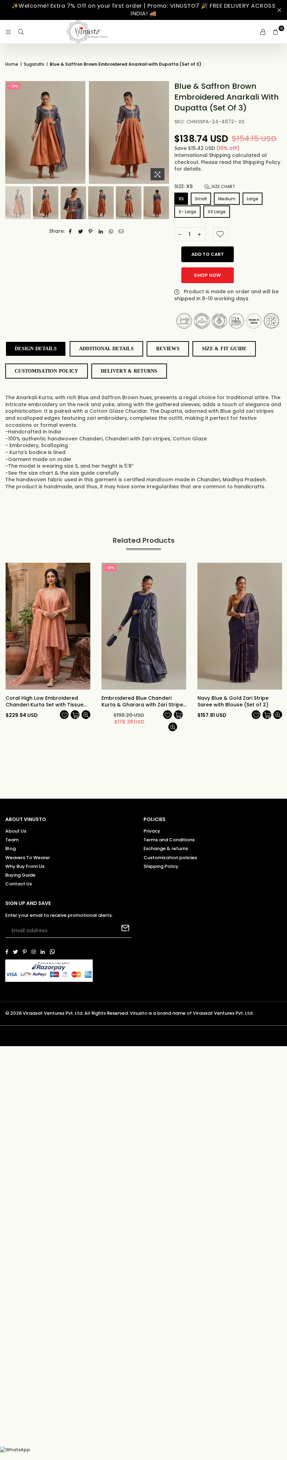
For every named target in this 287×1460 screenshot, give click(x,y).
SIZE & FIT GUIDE (224, 348)
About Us (15, 831)
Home (11, 64)
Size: (204, 186)
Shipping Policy (261, 162)
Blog (10, 848)
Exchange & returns (166, 848)
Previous (11, 133)
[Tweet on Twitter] (80, 231)
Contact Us (18, 883)
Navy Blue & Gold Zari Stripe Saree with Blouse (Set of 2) (232, 702)
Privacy (152, 831)
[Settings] (263, 32)
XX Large (217, 212)
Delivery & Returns (129, 371)
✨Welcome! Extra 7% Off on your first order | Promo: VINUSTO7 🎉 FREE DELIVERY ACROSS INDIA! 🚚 (144, 9)
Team (12, 839)
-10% (14, 86)
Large (252, 199)
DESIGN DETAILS (36, 348)
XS (181, 199)
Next (163, 133)
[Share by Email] (121, 231)
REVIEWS (168, 348)
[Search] (21, 32)
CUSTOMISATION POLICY (46, 371)
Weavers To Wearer (27, 857)
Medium (227, 199)
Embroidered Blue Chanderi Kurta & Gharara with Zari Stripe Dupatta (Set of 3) (142, 702)
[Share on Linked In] (101, 231)
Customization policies (170, 857)
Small (201, 199)
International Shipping (203, 155)
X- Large (187, 212)
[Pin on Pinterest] (90, 231)
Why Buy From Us (24, 866)
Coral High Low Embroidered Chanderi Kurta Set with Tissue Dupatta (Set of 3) (44, 702)
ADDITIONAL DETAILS (106, 348)
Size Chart (222, 186)
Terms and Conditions (169, 839)
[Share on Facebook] (70, 231)
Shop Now (207, 275)
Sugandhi (34, 64)
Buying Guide (20, 875)
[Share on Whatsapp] (111, 231)
